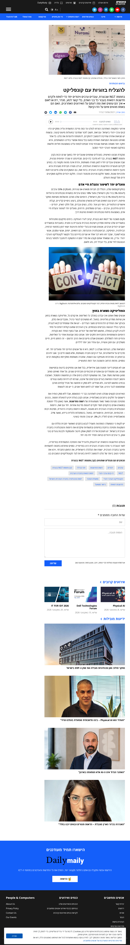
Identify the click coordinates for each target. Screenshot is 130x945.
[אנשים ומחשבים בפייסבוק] (123, 9)
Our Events (11, 917)
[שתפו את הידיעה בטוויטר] (51, 112)
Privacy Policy (12, 908)
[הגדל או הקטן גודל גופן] (56, 10)
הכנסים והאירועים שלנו (68, 904)
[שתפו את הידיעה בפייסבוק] (71, 112)
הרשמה (63, 878)
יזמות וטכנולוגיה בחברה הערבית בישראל (65, 478)
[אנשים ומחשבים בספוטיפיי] (112, 9)
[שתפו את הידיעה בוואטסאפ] (61, 112)
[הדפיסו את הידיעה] (76, 112)
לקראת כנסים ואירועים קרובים (65, 912)
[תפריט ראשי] (8, 9)
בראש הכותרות (117, 83)
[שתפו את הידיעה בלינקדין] (56, 112)
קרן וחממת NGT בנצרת (62, 467)
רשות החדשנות (96, 467)
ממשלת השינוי (92, 478)
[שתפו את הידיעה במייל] (46, 112)
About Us (10, 904)
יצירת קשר (120, 904)
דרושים (121, 908)
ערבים (120, 467)
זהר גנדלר (81, 467)
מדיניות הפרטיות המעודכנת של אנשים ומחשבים (102, 940)
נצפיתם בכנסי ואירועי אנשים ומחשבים (62, 908)
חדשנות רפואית (117, 484)
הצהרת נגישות (118, 921)
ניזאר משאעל (100, 484)
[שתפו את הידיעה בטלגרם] (66, 112)
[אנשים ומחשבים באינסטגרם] (100, 9)
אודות (122, 912)
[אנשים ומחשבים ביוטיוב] (117, 9)
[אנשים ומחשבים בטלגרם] (94, 9)
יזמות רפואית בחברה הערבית (81, 473)
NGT (121, 473)
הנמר (122, 917)
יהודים (110, 467)
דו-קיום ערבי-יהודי (106, 473)
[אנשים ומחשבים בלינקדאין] (106, 9)
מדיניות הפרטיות (117, 926)
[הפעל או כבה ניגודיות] (52, 10)
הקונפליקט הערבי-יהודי (113, 478)
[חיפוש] (46, 10)
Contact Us (11, 912)
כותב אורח (121, 112)
